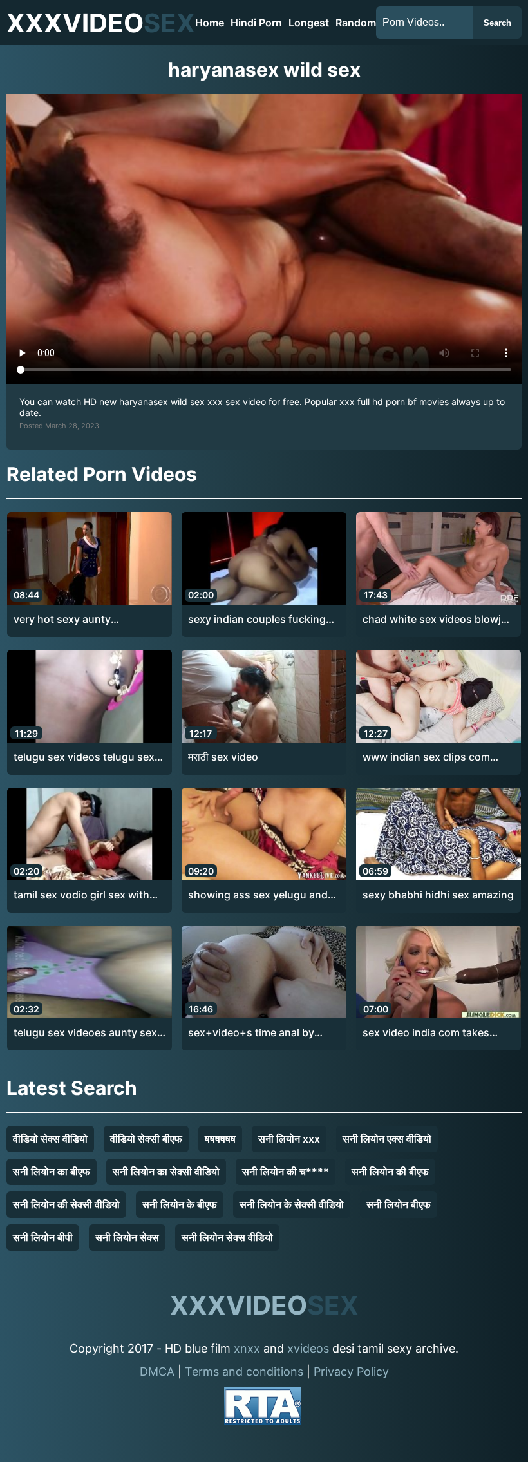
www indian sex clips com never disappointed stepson (432, 757)
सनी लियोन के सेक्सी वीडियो (292, 1204)
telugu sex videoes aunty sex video (85, 1033)
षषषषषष (220, 1138)
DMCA (157, 1371)
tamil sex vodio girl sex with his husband (81, 895)
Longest (308, 22)
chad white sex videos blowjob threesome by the (438, 619)
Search (497, 23)
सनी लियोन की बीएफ (390, 1171)
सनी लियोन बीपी (43, 1237)
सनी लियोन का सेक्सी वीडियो (166, 1171)
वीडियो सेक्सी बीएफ (146, 1138)
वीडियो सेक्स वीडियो (50, 1138)
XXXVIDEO (100, 23)
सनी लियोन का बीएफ (51, 1171)
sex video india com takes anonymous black (426, 1033)
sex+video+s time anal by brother (251, 1033)
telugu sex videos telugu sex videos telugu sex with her (84, 757)
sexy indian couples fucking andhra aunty (257, 619)
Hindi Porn (256, 22)
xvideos (308, 1348)
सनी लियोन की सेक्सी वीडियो (66, 1204)
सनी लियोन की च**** (285, 1171)
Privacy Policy (351, 1371)
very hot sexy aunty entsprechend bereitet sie (77, 619)
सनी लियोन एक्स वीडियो (387, 1138)
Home (209, 22)
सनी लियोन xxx (289, 1138)
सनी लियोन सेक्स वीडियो (227, 1237)
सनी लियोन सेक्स (127, 1237)
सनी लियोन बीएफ (398, 1204)
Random (355, 22)
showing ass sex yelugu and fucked (258, 895)
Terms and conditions (244, 1371)
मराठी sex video (223, 756)
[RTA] (262, 1408)
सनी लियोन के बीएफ (179, 1204)
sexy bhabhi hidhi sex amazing (438, 894)
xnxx (247, 1348)
